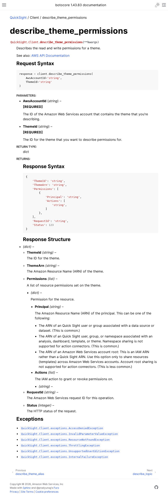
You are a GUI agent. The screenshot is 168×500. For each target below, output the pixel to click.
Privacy (14, 491)
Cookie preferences (46, 491)
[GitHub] (156, 487)
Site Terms (27, 491)
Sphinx (27, 487)
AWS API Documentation (50, 55)
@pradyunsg (43, 487)
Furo (56, 487)
